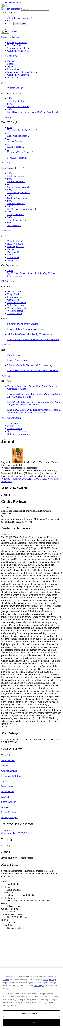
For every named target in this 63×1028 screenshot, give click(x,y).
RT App (5, 281)
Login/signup (20, 24)
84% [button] (27, 470)
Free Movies (13, 425)
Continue (31, 1022)
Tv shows (6, 117)
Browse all (12, 77)
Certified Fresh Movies (18, 50)
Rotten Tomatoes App (17, 434)
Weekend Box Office (17, 308)
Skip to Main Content (11, 2)
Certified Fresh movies (18, 74)
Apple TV (12, 66)
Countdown (13, 299)
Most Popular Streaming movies (22, 72)
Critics (10, 20)
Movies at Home (9, 56)
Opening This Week (17, 42)
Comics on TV (14, 297)
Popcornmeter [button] (37, 470)
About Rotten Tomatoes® (19, 18)
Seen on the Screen (16, 431)
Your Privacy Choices (31, 1013)
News (12, 281)
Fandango (12, 61)
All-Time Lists (14, 291)
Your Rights (39, 985)
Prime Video (13, 69)
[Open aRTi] (5, 5)
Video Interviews (15, 305)
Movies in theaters (10, 37)
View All (5, 163)
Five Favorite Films (16, 302)
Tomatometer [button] (7, 470)
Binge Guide (13, 294)
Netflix (10, 63)
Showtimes (16, 417)
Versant (25, 977)
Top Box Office (15, 45)
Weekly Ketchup (15, 310)
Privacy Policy (49, 979)
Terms (6, 979)
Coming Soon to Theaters (19, 48)
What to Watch (16, 88)
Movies (13, 31)
